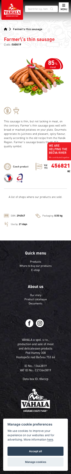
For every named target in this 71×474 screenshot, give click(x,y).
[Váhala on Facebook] (29, 326)
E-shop (35, 270)
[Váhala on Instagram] (40, 326)
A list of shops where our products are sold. (35, 197)
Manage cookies (35, 462)
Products (35, 261)
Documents (35, 303)
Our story (35, 295)
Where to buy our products (36, 265)
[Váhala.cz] (12, 10)
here (50, 439)
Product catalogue (35, 299)
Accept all (35, 451)
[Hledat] (51, 9)
